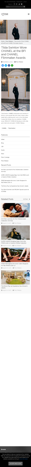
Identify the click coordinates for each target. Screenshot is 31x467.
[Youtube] (22, 4)
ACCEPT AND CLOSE (15, 463)
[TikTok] (19, 4)
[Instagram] (17, 4)
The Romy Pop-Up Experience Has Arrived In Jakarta (14, 186)
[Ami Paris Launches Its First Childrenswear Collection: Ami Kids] (15, 210)
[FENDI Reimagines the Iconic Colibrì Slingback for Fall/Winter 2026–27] (15, 255)
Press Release (9, 41)
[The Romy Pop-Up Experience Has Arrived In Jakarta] (15, 277)
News (2, 153)
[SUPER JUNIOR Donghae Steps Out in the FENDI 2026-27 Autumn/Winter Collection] (15, 232)
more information (23, 459)
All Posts (25, 199)
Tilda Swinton (11, 128)
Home (2, 41)
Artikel (2, 139)
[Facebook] (14, 4)
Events (3, 150)
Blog (2, 143)
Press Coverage (5, 157)
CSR (2, 146)
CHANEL (11, 113)
